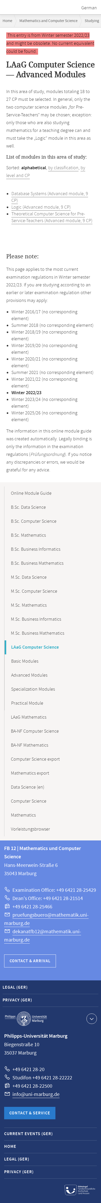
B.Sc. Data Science (28, 507)
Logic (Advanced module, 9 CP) (41, 207)
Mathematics (23, 815)
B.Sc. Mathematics (28, 535)
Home (7, 20)
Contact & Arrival (30, 961)
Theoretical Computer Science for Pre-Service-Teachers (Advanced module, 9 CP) (51, 217)
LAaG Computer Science (35, 647)
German (89, 8)
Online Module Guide (31, 493)
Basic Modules (24, 661)
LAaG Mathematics (28, 717)
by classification (63, 168)
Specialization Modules (33, 689)
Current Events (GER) (28, 1134)
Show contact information (91, 1019)
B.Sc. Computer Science (33, 521)
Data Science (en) (27, 787)
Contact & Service (29, 1113)
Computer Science (28, 801)
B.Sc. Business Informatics (35, 549)
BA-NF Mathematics (29, 745)
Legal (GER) (15, 987)
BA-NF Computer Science (35, 731)
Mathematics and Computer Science (48, 20)
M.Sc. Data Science (29, 577)
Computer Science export (35, 759)
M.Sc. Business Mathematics (37, 633)
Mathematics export (30, 773)
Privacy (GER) (17, 1000)
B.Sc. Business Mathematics (37, 563)
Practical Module (27, 703)
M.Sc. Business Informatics (36, 619)
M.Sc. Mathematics (29, 605)
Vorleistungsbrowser (30, 829)
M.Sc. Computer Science (34, 591)
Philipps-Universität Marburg (26, 1018)
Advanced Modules (29, 675)
